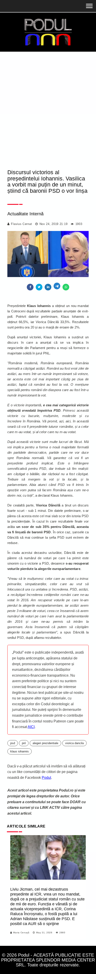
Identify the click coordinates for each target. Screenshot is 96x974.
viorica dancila (74, 743)
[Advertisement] (48, 114)
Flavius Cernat (21, 224)
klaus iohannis (19, 751)
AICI (31, 727)
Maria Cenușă (21, 932)
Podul (46, 777)
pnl (24, 743)
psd (12, 743)
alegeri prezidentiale (45, 743)
